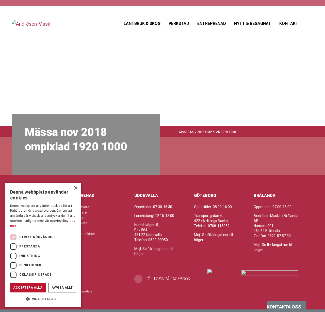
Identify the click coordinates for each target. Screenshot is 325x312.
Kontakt (288, 23)
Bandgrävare (79, 207)
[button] (43, 299)
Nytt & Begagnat (252, 23)
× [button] (75, 188)
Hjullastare (77, 218)
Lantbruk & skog (142, 23)
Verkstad (179, 23)
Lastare (75, 228)
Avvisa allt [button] (62, 287)
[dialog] (43, 245)
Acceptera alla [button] (27, 287)
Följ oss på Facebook (167, 278)
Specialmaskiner (82, 234)
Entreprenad (211, 23)
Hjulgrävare (78, 212)
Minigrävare (78, 223)
